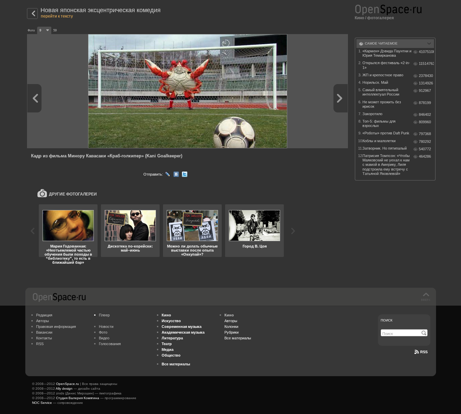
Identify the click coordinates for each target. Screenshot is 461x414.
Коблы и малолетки (379, 141)
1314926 (426, 83)
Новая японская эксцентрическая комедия (100, 10)
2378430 (426, 76)
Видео (104, 338)
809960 (425, 122)
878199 (425, 103)
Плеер (104, 315)
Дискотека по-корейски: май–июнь (130, 248)
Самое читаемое (381, 43)
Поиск (386, 320)
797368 (425, 134)
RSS (40, 344)
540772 (425, 149)
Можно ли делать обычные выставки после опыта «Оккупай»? (192, 250)
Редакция (44, 315)
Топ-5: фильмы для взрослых (379, 123)
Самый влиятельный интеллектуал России (380, 92)
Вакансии (44, 332)
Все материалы (237, 338)
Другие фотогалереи (73, 194)
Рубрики (231, 332)
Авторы (42, 321)
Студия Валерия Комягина (77, 398)
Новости (106, 327)
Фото (103, 332)
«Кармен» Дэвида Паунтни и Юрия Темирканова (386, 53)
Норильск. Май (375, 82)
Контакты (44, 338)
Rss (424, 352)
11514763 (426, 63)
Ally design (64, 388)
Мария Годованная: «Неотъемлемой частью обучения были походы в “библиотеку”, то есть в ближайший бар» (68, 254)
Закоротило (372, 114)
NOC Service (42, 403)
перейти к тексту (57, 16)
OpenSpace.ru (67, 384)
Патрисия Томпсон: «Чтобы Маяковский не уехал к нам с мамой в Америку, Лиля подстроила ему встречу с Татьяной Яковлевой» (386, 165)
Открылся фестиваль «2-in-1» (386, 65)
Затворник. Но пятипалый (384, 148)
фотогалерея (380, 18)
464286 (425, 156)
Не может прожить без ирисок (381, 104)
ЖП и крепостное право (382, 75)
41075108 (426, 52)
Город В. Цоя (255, 246)
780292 (425, 141)
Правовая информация (56, 327)
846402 (425, 114)
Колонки (231, 327)
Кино (359, 18)
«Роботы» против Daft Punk (385, 133)
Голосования (110, 344)
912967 (425, 90)
